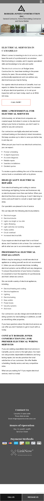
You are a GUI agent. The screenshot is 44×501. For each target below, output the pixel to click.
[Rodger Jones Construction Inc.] (21, 8)
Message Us (33, 497)
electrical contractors (13, 68)
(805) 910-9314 (24, 416)
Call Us (11, 497)
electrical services (31, 55)
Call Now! (16, 102)
